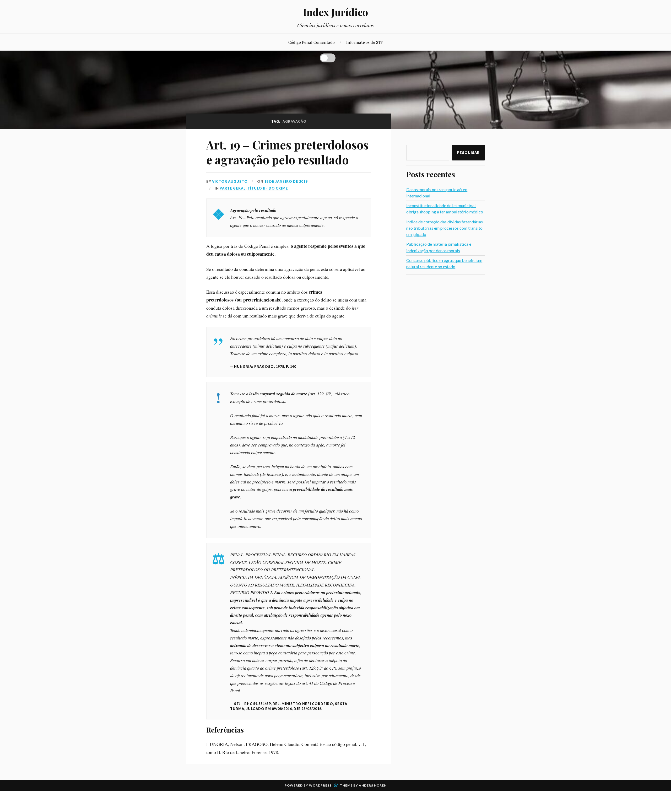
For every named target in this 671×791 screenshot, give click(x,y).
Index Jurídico (335, 12)
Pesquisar (468, 152)
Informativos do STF (364, 42)
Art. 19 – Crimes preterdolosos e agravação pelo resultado (287, 152)
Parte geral (233, 188)
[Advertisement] (445, 358)
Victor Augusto (230, 181)
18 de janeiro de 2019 (285, 181)
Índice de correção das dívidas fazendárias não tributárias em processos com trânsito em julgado (444, 228)
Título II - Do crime (267, 188)
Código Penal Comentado (311, 42)
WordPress (320, 785)
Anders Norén (373, 785)
